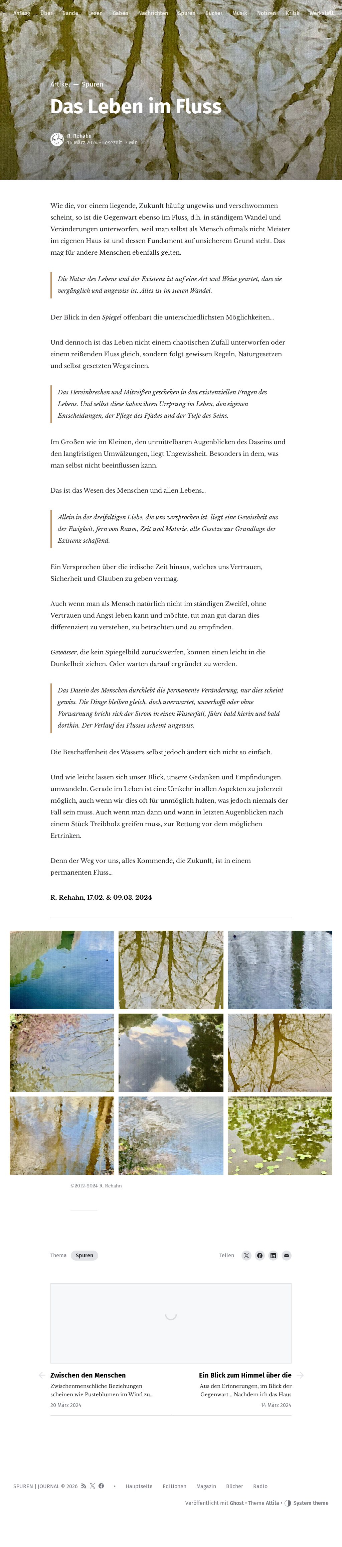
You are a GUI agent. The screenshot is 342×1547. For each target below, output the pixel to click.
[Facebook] (260, 1256)
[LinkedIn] (273, 1256)
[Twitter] (246, 1256)
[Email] (287, 1256)
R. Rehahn (79, 136)
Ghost (237, 1503)
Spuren (84, 1255)
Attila (272, 1503)
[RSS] (84, 1486)
